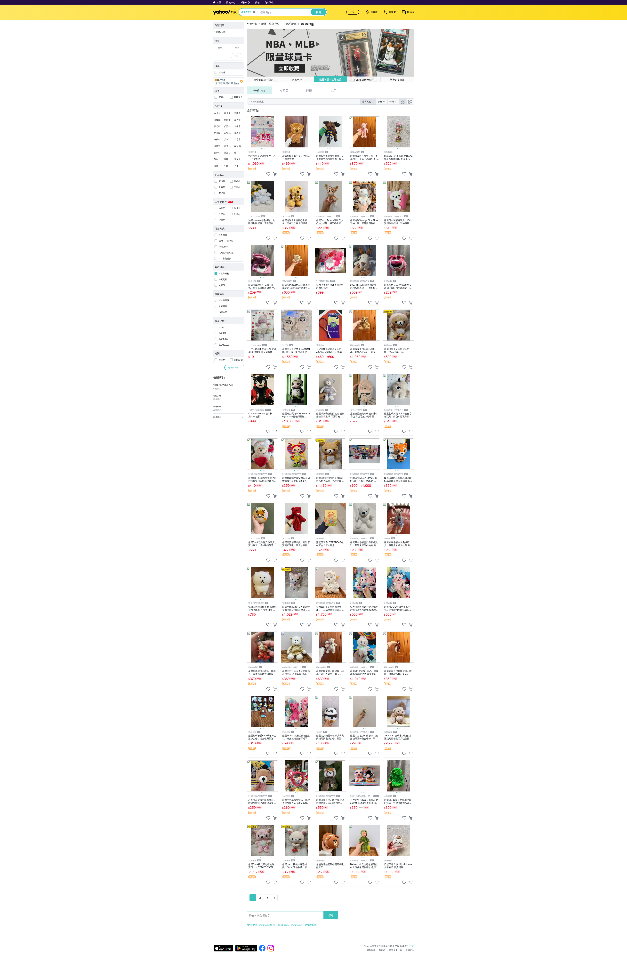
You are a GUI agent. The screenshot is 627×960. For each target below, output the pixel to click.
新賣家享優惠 (397, 79)
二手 (334, 90)
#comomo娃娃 (267, 924)
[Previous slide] (249, 132)
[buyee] (228, 81)
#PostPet (252, 924)
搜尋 (331, 915)
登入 (352, 12)
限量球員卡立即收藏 (330, 79)
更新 (411, 946)
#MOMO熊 (311, 924)
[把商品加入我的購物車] (275, 174)
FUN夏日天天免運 (364, 79)
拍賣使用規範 (395, 950)
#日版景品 (283, 924)
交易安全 (410, 950)
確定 (236, 55)
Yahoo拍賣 (225, 12)
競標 (309, 90)
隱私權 (382, 950)
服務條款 (371, 950)
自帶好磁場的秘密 (263, 79)
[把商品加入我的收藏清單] (268, 174)
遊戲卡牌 (297, 79)
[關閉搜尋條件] (254, 12)
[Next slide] (276, 132)
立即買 (284, 90)
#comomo (296, 924)
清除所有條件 (234, 367)
